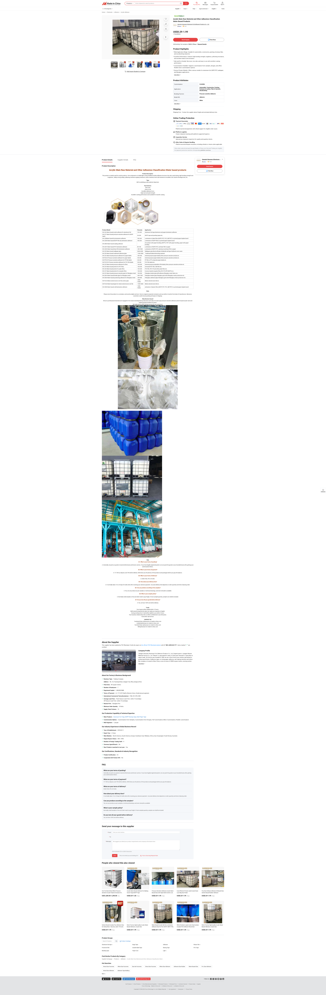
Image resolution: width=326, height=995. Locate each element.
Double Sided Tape (137, 947)
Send (114, 855)
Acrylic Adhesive (125, 12)
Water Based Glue (193, 966)
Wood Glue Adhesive (108, 970)
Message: (108, 841)
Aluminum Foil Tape (119, 717)
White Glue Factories (123, 966)
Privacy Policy (189, 989)
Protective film (105, 947)
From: (109, 832)
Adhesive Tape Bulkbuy (123, 970)
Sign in (222, 4)
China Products (137, 984)
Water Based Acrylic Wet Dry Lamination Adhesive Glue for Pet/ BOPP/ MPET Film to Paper (162, 926)
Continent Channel (182, 984)
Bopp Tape (135, 944)
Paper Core (135, 950)
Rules (223, 8)
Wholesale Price (173, 984)
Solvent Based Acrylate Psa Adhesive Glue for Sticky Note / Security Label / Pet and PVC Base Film (113, 926)
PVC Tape (196, 947)
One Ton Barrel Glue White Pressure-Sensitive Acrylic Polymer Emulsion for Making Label (112, 892)
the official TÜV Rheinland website (151, 645)
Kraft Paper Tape (141, 717)
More (103, 973)
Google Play (116, 979)
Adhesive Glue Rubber (179, 966)
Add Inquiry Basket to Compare (136, 71)
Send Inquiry (185, 40)
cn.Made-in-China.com (179, 986)
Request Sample (202, 44)
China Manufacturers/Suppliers (149, 984)
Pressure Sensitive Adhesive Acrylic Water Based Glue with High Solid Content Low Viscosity (163, 892)
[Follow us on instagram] (216, 979)
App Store (106, 979)
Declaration (180, 989)
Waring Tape (166, 947)
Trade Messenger (128, 979)
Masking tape (105, 950)
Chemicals (109, 12)
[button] (181, 3)
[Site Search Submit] (186, 3)
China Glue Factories (150, 966)
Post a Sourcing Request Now (149, 855)
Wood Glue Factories (108, 966)
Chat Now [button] (213, 40)
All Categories (107, 8)
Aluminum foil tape (107, 944)
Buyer (185, 8)
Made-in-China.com (155, 986)
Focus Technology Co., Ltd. (151, 989)
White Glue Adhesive (165, 966)
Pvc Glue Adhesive (206, 966)
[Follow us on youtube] (218, 979)
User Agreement (172, 989)
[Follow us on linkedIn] (223, 979)
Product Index (192, 984)
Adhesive (116, 12)
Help (194, 8)
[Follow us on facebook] (211, 979)
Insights (199, 984)
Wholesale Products (163, 984)
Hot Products (128, 984)
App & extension (203, 8)
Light (164, 950)
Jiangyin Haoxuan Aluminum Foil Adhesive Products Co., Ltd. (193, 24)
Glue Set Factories (137, 966)
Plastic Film (197, 944)
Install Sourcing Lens (144, 979)
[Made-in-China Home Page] (111, 3)
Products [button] (129, 3)
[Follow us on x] (213, 979)
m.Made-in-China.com (167, 986)
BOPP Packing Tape (130, 717)
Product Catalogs (126, 941)
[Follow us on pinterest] (221, 979)
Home (103, 12)
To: (110, 837)
